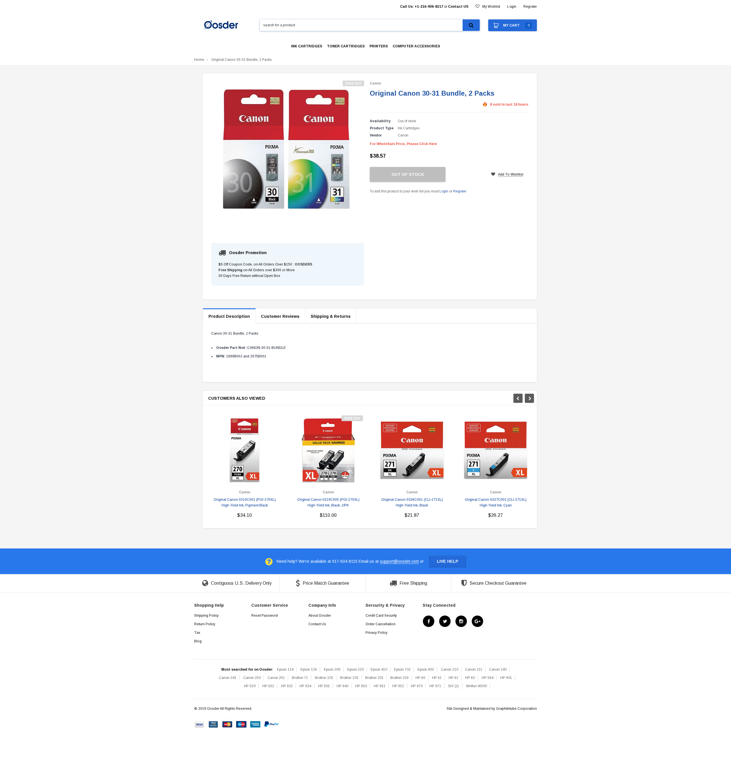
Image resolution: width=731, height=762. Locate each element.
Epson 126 (308, 669)
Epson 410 (379, 669)
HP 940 (342, 686)
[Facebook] (429, 621)
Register (530, 7)
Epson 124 (285, 669)
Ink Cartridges (408, 128)
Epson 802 (425, 669)
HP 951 (379, 686)
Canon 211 (473, 669)
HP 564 (487, 678)
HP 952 (398, 686)
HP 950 (361, 686)
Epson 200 (332, 669)
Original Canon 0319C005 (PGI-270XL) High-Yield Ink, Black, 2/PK (328, 502)
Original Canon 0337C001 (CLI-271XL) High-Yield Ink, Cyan (496, 502)
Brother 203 (399, 678)
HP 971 (435, 686)
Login (443, 191)
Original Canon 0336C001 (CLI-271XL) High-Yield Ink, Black (412, 502)
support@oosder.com (399, 561)
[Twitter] (445, 621)
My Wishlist (491, 7)
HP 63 (470, 678)
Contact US (458, 7)
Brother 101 (324, 678)
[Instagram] (461, 621)
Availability (380, 121)
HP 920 (250, 686)
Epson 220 (355, 669)
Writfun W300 (476, 686)
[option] (244, 468)
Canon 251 (276, 678)
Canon (375, 83)
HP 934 (305, 686)
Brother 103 (349, 678)
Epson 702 (402, 669)
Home (199, 60)
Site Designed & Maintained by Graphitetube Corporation (492, 709)
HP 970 (417, 686)
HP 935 (324, 686)
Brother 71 (300, 678)
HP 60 (420, 678)
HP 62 (453, 678)
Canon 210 (449, 669)
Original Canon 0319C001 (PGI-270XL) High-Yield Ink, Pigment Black (245, 502)
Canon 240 (498, 669)
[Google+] (477, 621)
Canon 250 (252, 678)
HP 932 (268, 686)
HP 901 (506, 678)
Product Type (381, 128)
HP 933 (287, 686)
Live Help (447, 561)
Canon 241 (227, 678)
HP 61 (437, 678)
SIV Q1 (453, 686)
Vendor (376, 135)
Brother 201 (374, 678)
